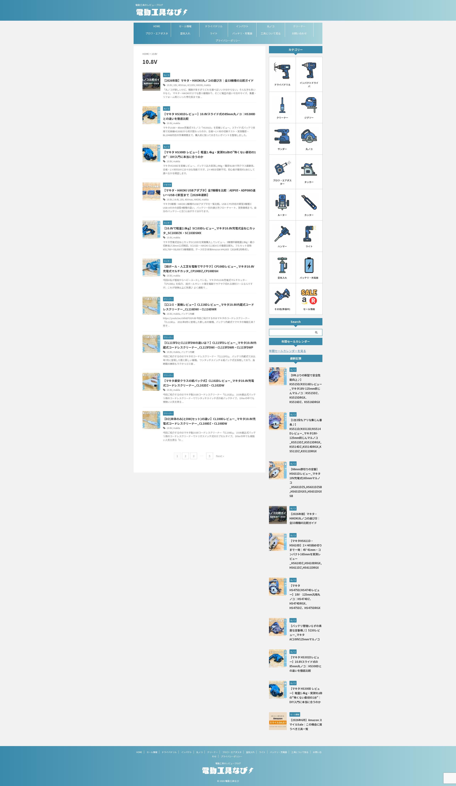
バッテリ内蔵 (187, 313)
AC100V (191, 84)
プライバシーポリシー (228, 40)
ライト (213, 33)
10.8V (169, 84)
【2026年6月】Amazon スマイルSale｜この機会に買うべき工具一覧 (305, 724)
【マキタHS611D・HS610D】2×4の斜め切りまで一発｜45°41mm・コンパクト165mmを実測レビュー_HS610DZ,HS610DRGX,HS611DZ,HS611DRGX (305, 554)
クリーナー (299, 26)
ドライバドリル (213, 26)
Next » (220, 456)
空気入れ (185, 33)
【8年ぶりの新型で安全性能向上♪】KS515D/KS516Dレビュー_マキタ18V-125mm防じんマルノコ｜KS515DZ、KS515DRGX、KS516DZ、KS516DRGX (305, 388)
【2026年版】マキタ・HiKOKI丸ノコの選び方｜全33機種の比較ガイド (208, 80)
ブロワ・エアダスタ (157, 33)
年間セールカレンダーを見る (287, 351)
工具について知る (271, 33)
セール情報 (185, 26)
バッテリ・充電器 (242, 33)
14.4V (176, 199)
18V (175, 84)
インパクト (242, 26)
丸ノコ (270, 26)
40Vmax (182, 84)
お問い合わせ (299, 33)
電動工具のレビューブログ (228, 763)
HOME (156, 26)
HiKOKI (199, 84)
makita (207, 84)
